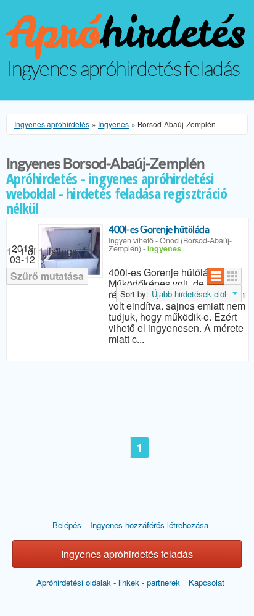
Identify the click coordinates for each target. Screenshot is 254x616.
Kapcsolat (206, 582)
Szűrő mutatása (47, 276)
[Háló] (233, 276)
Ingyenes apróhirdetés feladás (127, 554)
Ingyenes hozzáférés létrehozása (149, 525)
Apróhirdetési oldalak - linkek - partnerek (108, 582)
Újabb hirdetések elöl (189, 294)
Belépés (66, 525)
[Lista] (215, 276)
